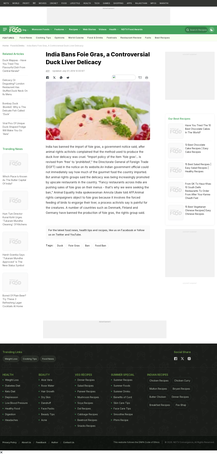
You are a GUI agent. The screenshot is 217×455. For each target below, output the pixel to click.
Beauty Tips (48, 414)
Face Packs (47, 408)
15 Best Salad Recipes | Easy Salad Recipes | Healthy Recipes (198, 168)
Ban (87, 245)
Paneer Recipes (86, 391)
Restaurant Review (131, 37)
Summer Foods (122, 385)
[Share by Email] (139, 77)
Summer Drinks (122, 391)
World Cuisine (76, 37)
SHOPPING (118, 3)
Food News (26, 37)
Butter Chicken (158, 396)
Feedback (41, 442)
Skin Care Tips (122, 402)
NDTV (6, 3)
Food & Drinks (95, 37)
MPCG (153, 3)
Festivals (112, 37)
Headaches (11, 420)
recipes (102, 230)
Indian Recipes (157, 374)
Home (6, 45)
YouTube (75, 234)
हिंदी (34, 3)
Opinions (60, 37)
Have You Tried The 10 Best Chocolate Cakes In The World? (198, 129)
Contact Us (68, 442)
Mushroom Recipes (88, 397)
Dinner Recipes (86, 379)
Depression (11, 397)
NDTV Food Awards (132, 29)
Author (54, 442)
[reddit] (67, 77)
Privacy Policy (10, 442)
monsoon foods (41, 29)
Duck (60, 245)
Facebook (127, 230)
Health (113, 29)
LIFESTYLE (75, 3)
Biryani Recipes (181, 388)
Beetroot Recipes (87, 420)
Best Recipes (162, 37)
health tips (85, 230)
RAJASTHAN (141, 3)
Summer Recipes (123, 379)
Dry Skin (46, 397)
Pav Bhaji (181, 405)
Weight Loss (11, 358)
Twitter (60, 234)
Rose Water (47, 385)
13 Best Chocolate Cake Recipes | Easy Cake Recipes (196, 148)
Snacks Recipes (86, 425)
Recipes (73, 29)
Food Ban (100, 245)
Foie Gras (74, 245)
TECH (97, 3)
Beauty (44, 374)
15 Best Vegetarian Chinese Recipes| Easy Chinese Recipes (198, 210)
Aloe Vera (46, 379)
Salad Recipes (85, 385)
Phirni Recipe (121, 420)
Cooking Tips (30, 358)
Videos (102, 29)
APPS (129, 3)
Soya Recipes (85, 402)
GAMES (106, 3)
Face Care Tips (122, 408)
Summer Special (122, 374)
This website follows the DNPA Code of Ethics (136, 442)
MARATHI (164, 3)
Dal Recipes (84, 408)
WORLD (15, 3)
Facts (148, 37)
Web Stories (89, 29)
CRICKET (54, 3)
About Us (26, 442)
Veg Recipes (83, 374)
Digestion (10, 414)
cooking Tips (43, 37)
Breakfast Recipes (160, 405)
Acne (44, 420)
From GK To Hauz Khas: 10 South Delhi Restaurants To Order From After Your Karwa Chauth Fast (198, 190)
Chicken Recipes (159, 380)
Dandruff (46, 402)
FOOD (64, 3)
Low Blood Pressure (16, 402)
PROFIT (26, 3)
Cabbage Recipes (87, 414)
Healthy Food (12, 408)
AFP (48, 71)
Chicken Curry (182, 380)
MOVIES (42, 3)
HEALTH (87, 3)
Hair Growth (47, 391)
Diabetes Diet (12, 385)
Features (59, 29)
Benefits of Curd (123, 397)
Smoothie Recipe (123, 414)
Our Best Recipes (179, 118)
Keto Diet (10, 391)
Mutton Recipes (158, 388)
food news (71, 230)
